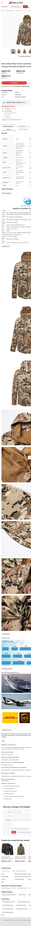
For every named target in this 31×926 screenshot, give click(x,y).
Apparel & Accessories (9, 10)
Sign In (3, 119)
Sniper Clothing (22, 894)
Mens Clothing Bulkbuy (8, 912)
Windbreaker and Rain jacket (21, 876)
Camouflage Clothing (19, 879)
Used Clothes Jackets (21, 905)
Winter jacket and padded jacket (21, 874)
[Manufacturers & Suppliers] (15, 2)
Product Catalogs (22, 871)
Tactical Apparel (19, 10)
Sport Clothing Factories (8, 905)
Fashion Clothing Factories (9, 901)
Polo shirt (3, 879)
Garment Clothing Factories (24, 901)
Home (2, 10)
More (2, 915)
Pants (2, 874)
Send (14, 832)
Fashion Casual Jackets (8, 908)
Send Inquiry (14, 83)
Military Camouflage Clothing (9, 894)
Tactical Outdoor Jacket (21, 908)
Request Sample (25, 86)
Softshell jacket (4, 876)
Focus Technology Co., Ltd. (18, 920)
